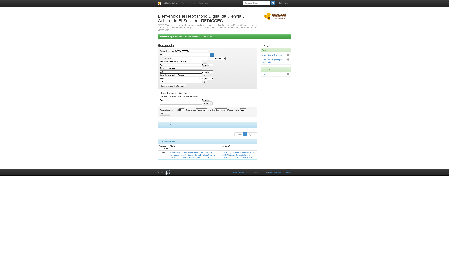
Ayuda (193, 3)
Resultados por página (169, 110)
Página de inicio (172, 3)
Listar (183, 3)
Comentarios (287, 172)
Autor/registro (233, 110)
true (263, 74)
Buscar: (163, 51)
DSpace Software (237, 172)
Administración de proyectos (272, 55)
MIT (264, 172)
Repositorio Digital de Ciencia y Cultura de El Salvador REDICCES (186, 36)
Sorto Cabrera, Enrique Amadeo (241, 157)
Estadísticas (203, 3)
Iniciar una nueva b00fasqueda (172, 86)
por (161, 54)
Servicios (284, 3)
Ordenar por (191, 110)
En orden (211, 110)
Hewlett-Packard (275, 172)
